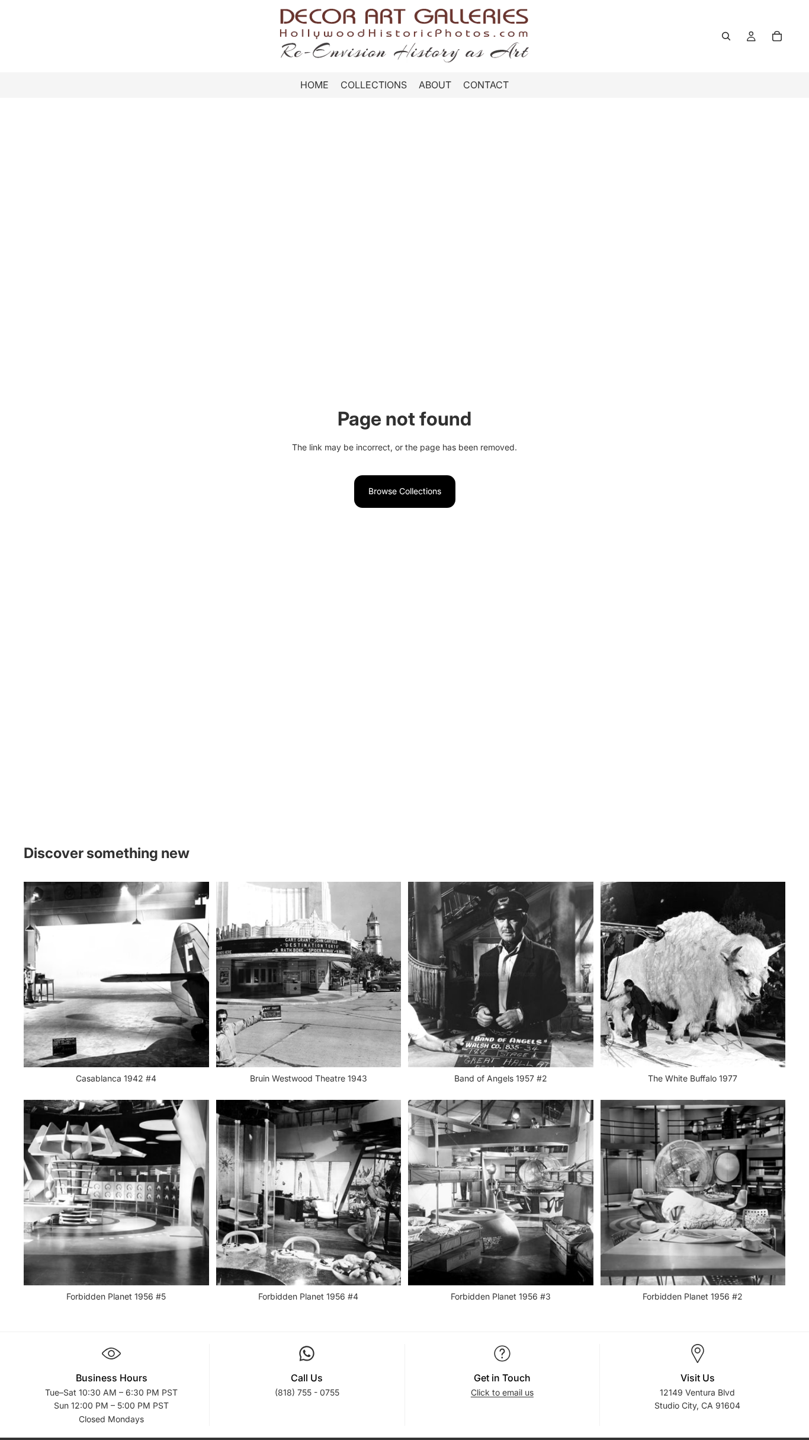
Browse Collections (404, 491)
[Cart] (777, 36)
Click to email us (502, 1392)
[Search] (726, 36)
